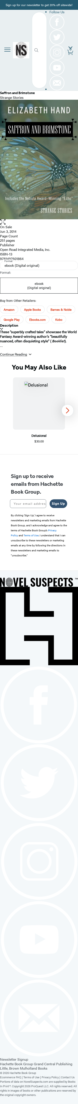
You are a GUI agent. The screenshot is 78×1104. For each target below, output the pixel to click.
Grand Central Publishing (53, 1063)
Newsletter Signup (14, 1059)
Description (9, 325)
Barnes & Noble (61, 309)
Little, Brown (9, 1068)
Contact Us (68, 1077)
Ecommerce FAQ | (11, 1077)
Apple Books (32, 309)
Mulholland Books (33, 1068)
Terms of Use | (32, 1077)
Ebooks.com (37, 319)
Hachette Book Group (16, 1063)
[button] (39, 222)
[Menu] (7, 50)
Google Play (12, 319)
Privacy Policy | (51, 1077)
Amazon (9, 309)
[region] (39, 410)
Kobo (58, 319)
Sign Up (58, 503)
